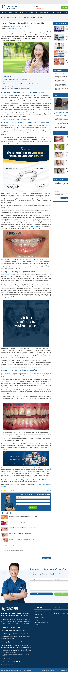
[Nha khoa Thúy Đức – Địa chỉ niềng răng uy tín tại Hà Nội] (59, 29)
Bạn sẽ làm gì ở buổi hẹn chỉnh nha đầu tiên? (18, 119)
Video (56, 95)
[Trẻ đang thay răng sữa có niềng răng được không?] (59, 147)
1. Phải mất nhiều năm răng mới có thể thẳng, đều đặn (16, 79)
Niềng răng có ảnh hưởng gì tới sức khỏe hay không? (21, 539)
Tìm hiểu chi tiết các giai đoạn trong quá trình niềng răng (23, 516)
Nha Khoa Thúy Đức (9, 7)
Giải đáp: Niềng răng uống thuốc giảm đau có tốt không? (23, 527)
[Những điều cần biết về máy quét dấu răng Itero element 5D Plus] (59, 37)
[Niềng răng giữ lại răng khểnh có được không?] (59, 171)
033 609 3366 (39, 8)
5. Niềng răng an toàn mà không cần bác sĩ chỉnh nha (15, 88)
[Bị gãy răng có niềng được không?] (59, 139)
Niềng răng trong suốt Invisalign (43, 620)
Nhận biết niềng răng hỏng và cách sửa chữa (20, 533)
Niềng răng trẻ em (39, 617)
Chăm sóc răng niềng (40, 611)
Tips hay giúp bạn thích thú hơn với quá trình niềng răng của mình (24, 367)
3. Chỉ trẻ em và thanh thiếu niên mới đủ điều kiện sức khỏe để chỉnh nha (20, 83)
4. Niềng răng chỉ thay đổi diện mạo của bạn (13, 86)
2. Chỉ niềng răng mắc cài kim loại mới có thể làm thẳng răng (17, 81)
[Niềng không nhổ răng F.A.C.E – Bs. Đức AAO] (59, 53)
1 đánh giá (11, 490)
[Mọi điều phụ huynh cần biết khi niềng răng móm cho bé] (59, 61)
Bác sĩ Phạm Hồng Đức (16, 28)
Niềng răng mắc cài (39, 614)
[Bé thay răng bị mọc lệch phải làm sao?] (59, 163)
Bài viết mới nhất (59, 133)
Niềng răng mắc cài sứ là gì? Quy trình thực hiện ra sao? (22, 522)
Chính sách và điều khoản (48, 670)
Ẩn (10, 76)
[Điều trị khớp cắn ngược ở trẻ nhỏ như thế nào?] (59, 155)
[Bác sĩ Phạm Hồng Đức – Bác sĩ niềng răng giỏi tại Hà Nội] (59, 45)
